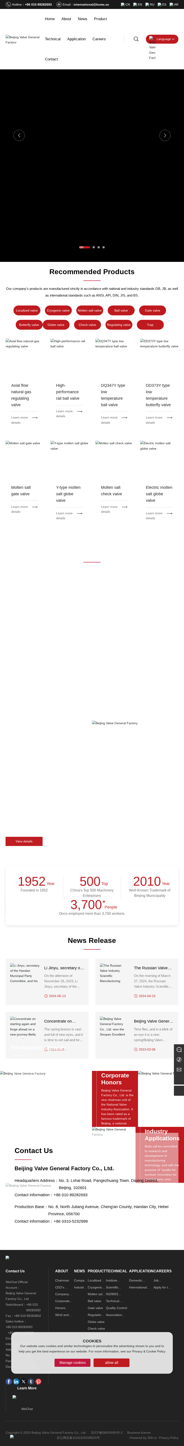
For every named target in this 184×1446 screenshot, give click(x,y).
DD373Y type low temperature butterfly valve (159, 357)
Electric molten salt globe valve (159, 459)
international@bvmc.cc (91, 4)
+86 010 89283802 (27, 1316)
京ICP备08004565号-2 (107, 1432)
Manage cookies (72, 1363)
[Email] (179, 1069)
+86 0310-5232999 (71, 1221)
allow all (111, 1363)
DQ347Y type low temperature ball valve (114, 357)
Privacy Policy (168, 1438)
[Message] (179, 1049)
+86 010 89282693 (38, 4)
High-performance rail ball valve (69, 357)
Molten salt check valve (114, 459)
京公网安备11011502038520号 (78, 1438)
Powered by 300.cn (143, 1438)
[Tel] (179, 1059)
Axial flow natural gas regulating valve (25, 357)
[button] (84, 247)
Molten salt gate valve (24, 459)
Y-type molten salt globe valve (69, 459)
